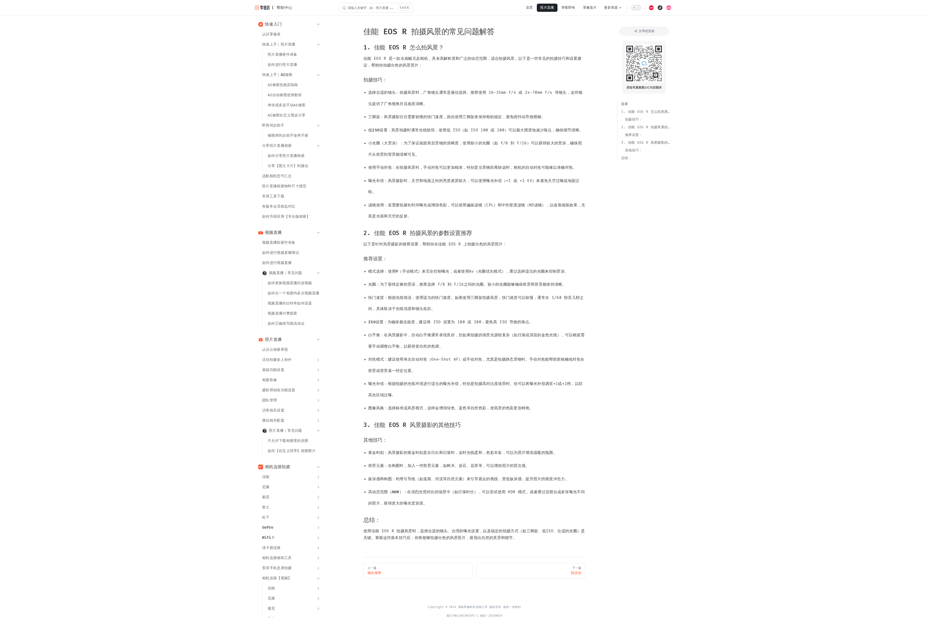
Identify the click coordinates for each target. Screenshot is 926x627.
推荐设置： (633, 135)
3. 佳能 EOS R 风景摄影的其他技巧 (646, 143)
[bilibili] (668, 7)
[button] (289, 24)
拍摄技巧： (633, 119)
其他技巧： (633, 150)
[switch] (636, 7)
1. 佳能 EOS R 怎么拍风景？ (646, 112)
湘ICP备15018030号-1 (462, 616)
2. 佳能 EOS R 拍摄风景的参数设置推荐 (646, 127)
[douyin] (660, 7)
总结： (626, 158)
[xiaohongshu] (651, 7)
